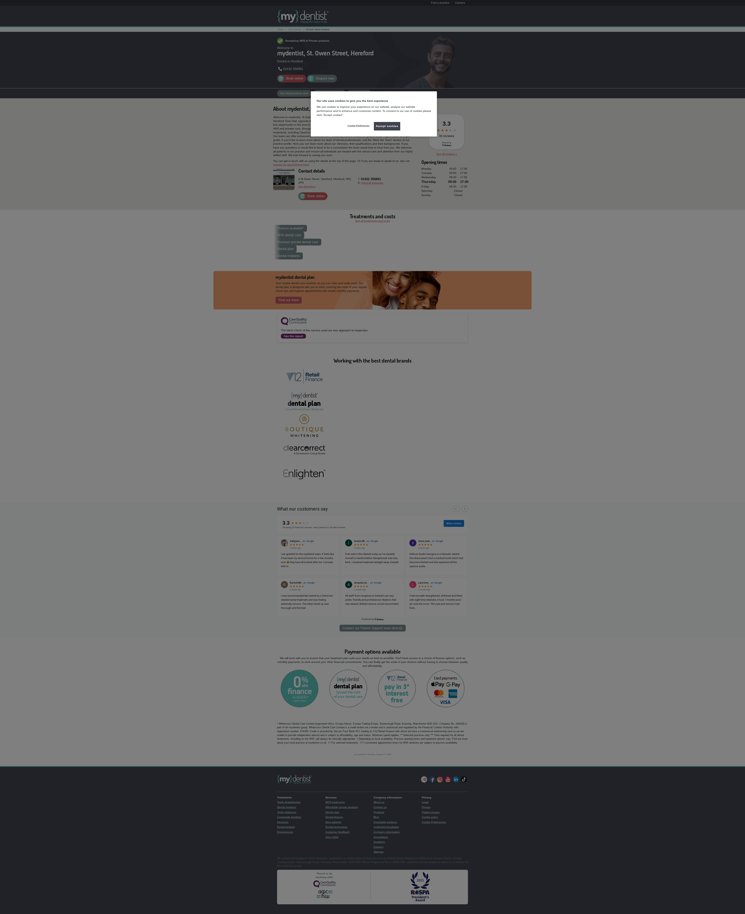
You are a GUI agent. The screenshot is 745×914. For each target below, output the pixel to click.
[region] (374, 113)
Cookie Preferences (358, 125)
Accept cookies (387, 126)
